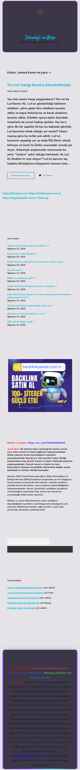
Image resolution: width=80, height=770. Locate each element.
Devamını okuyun (23, 176)
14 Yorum (47, 175)
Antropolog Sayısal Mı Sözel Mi (23, 598)
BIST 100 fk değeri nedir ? (20, 322)
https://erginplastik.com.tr (20, 197)
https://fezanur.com (15, 193)
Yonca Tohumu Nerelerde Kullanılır (25, 587)
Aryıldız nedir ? (15, 270)
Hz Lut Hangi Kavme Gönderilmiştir (39, 84)
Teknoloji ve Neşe (40, 37)
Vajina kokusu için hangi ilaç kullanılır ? (28, 246)
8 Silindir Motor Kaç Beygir (21, 608)
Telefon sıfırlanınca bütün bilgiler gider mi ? (29, 305)
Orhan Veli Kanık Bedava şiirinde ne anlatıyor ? (32, 286)
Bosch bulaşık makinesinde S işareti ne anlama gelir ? (35, 262)
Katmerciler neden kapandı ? (22, 254)
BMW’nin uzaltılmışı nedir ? (21, 278)
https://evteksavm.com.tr (45, 193)
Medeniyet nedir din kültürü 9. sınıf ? (26, 313)
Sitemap (43, 197)
